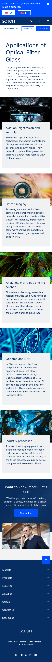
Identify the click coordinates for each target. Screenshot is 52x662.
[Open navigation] (48, 21)
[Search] (32, 21)
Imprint (23, 642)
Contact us (43, 29)
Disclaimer (12, 642)
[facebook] (16, 655)
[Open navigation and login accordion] (40, 21)
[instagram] (21, 655)
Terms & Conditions (26, 644)
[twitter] (30, 655)
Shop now (28, 29)
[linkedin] (26, 655)
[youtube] (35, 655)
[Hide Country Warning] (48, 4)
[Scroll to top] (46, 560)
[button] (26, 570)
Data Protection (34, 642)
